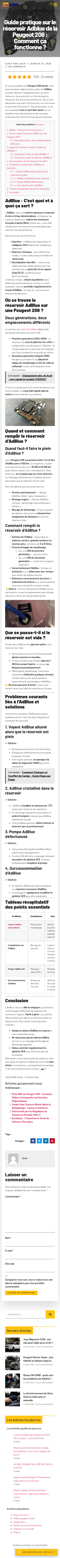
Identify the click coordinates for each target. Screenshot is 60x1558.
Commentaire (13, 1196)
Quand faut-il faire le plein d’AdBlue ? (29, 154)
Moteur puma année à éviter (28, 1525)
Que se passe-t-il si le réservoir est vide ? (27, 161)
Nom (8, 1237)
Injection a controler (24, 1528)
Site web (9, 1263)
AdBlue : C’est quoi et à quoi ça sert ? (25, 130)
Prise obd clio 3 (21, 1515)
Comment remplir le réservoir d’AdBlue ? (31, 157)
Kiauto (17, 1532)
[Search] (50, 1314)
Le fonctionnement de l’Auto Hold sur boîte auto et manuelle (38, 1397)
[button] (55, 5)
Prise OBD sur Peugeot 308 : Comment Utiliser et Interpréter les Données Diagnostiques (32, 1097)
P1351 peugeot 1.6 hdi (24, 1518)
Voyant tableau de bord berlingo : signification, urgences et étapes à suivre (31, 1494)
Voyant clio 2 (20, 1521)
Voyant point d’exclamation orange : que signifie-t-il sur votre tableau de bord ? (32, 1451)
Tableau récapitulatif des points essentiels (28, 188)
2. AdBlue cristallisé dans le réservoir (29, 178)
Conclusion (13, 192)
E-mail (9, 1250)
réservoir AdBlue (29, 329)
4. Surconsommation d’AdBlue (26, 185)
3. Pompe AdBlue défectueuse (26, 182)
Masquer (39, 124)
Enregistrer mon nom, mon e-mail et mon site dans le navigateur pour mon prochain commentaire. (29, 1283)
